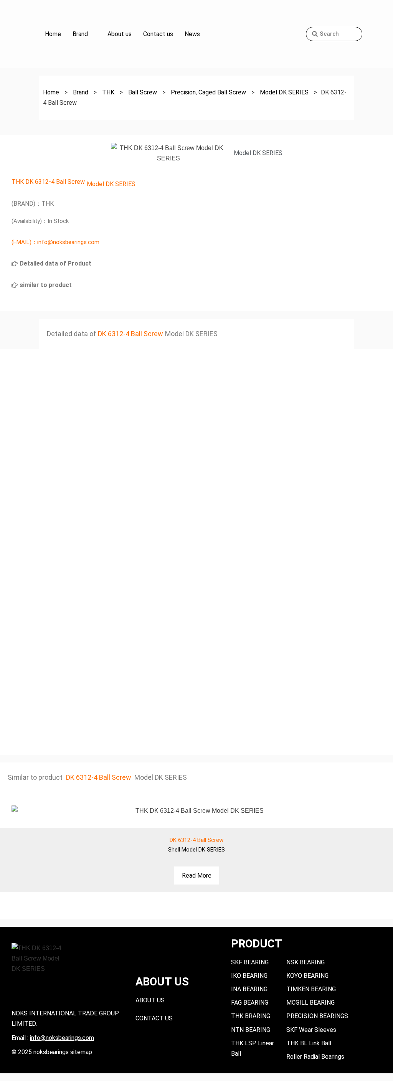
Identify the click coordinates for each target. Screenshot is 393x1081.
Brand (80, 34)
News (192, 34)
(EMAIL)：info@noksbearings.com (55, 242)
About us (119, 34)
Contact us (158, 34)
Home (53, 34)
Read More (196, 875)
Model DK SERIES (111, 184)
